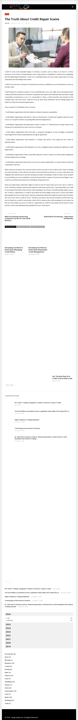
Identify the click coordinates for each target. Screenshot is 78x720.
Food (6, 679)
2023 (8, 631)
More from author (23, 227)
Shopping (8, 700)
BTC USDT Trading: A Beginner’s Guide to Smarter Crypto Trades (38, 403)
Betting (7, 660)
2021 (8, 639)
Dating (7, 669)
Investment (9, 691)
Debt (6, 672)
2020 (8, 642)
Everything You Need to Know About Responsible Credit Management (38, 250)
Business (8, 663)
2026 (8, 614)
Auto (6, 657)
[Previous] (6, 582)
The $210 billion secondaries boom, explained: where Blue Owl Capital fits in (42, 411)
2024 (8, 628)
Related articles (11, 227)
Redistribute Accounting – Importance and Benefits (58, 218)
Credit (7, 14)
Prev (7, 385)
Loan (6, 694)
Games (7, 685)
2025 (8, 624)
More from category (37, 227)
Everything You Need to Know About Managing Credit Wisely (14, 250)
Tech (6, 703)
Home (7, 688)
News (7, 697)
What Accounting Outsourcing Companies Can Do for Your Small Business (17, 219)
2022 (8, 635)
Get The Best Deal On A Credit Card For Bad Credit (62, 377)
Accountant (9, 654)
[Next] (9, 582)
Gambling (8, 682)
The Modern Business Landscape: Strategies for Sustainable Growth (32, 2)
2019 (8, 646)
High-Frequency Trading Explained (27, 420)
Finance (7, 675)
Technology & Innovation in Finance (27, 428)
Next (11, 385)
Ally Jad (7, 23)
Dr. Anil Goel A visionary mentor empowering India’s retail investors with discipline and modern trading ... (41, 438)
